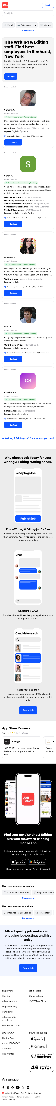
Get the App (8, 1038)
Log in (48, 5)
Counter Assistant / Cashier (17, 912)
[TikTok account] (3, 1087)
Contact (13, 142)
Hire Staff (6, 996)
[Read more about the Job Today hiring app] (28, 869)
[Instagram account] (8, 1087)
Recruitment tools (11, 1025)
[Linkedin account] (28, 1087)
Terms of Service (24, 1097)
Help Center (8, 1053)
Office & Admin (28, 25)
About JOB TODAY (11, 1043)
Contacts (6, 1048)
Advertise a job (9, 1001)
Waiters (47, 25)
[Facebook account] (12, 1087)
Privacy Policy (8, 1097)
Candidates (7, 1011)
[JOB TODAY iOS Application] (18, 862)
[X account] (23, 1087)
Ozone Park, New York (18, 892)
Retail (10, 25)
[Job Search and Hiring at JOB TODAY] (5, 5)
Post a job (11, 76)
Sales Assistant (42, 912)
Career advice (36, 996)
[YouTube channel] (18, 1087)
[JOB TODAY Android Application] (37, 862)
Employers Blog (9, 1006)
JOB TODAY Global (38, 1001)
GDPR (37, 1097)
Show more (28, 30)
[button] (28, 116)
